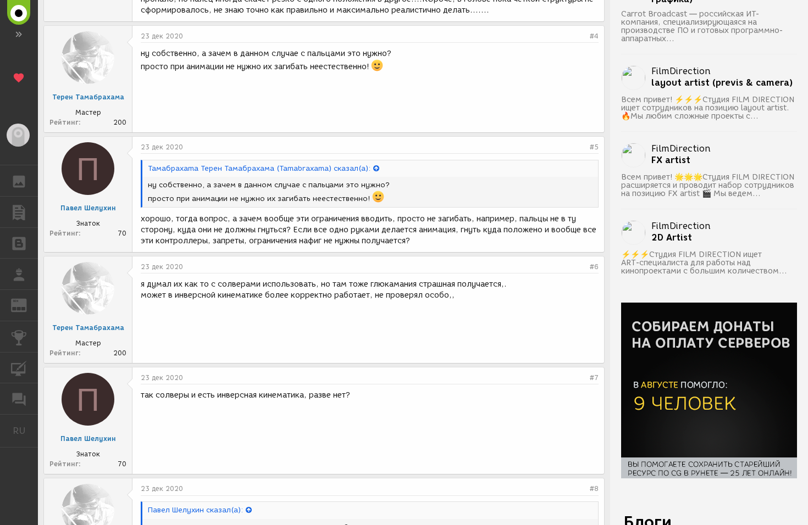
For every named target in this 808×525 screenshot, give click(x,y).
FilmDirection (681, 71)
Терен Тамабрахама (88, 97)
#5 (594, 147)
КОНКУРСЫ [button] (19, 336)
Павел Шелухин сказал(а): (195, 510)
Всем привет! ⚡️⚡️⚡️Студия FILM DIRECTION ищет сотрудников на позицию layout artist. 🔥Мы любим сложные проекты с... (707, 108)
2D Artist (671, 238)
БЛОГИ (19, 243)
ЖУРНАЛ (25, 304)
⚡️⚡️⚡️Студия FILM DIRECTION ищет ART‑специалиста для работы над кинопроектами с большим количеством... (704, 262)
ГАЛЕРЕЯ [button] (19, 180)
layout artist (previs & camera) (722, 83)
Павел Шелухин (88, 208)
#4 (594, 36)
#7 (594, 377)
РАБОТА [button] (19, 274)
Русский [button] (25, 430)
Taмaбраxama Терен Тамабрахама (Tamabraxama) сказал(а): (259, 168)
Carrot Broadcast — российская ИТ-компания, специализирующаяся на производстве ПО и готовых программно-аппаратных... (702, 26)
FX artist (670, 160)
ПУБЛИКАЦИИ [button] (19, 212)
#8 (594, 488)
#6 (594, 266)
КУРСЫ (19, 368)
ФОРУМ (19, 398)
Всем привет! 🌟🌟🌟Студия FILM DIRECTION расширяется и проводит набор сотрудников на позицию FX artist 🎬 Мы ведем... (707, 185)
